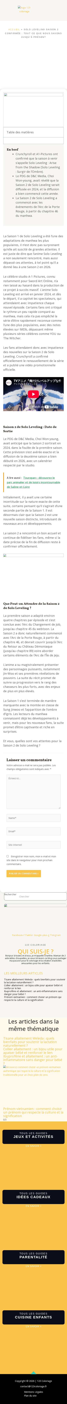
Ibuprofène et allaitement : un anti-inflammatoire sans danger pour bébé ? (33, 992)
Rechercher (10, 894)
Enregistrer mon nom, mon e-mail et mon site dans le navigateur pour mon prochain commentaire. (31, 860)
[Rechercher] (63, 896)
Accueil (14, 29)
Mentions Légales (33, 1391)
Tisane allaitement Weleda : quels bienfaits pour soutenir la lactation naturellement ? (34, 981)
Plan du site (30, 1395)
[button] (20, 17)
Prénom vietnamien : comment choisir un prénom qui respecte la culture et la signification (32, 998)
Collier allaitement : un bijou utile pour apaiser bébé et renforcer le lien (33, 987)
